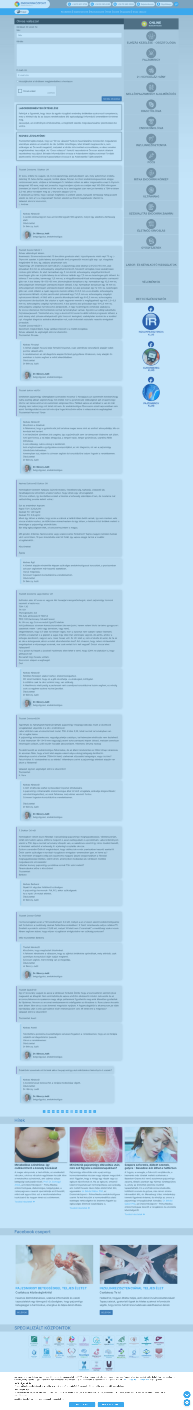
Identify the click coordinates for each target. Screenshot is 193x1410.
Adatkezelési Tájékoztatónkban (135, 1379)
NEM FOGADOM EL (110, 1404)
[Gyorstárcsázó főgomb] (187, 1394)
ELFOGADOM (82, 1404)
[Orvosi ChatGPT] (187, 1402)
